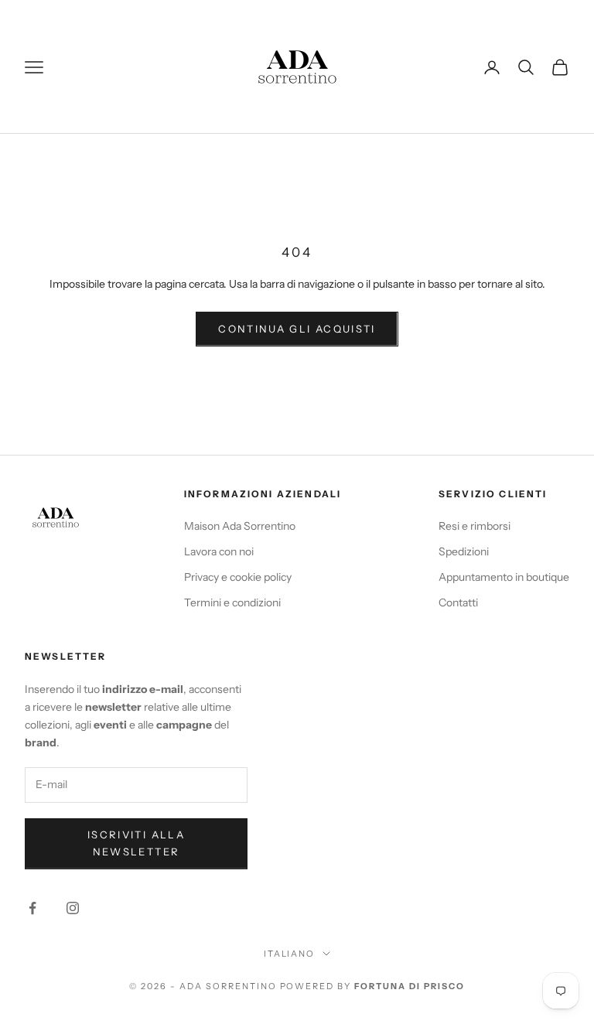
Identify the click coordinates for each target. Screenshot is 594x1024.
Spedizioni (464, 551)
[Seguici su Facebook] (32, 908)
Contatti (458, 602)
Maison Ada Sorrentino (239, 526)
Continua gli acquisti (296, 329)
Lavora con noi (219, 551)
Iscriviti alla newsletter (136, 842)
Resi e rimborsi (474, 526)
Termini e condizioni (232, 602)
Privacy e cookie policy (238, 577)
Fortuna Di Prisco (409, 986)
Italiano (290, 953)
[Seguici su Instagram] (72, 908)
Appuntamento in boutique (504, 577)
